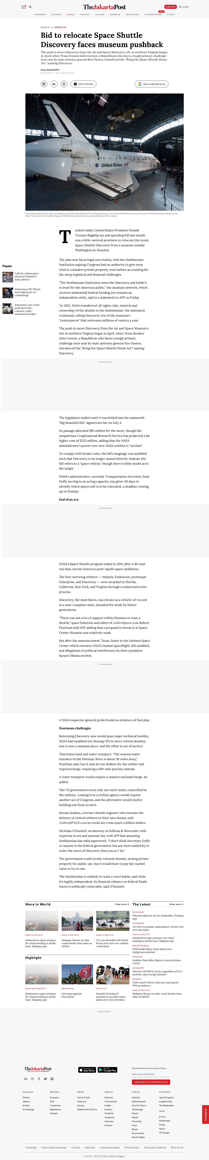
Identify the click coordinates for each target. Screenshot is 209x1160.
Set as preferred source (154, 84)
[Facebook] (39, 1079)
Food (134, 1125)
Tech (52, 1101)
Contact (75, 1147)
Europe (80, 1105)
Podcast (108, 1125)
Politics (26, 1097)
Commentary (110, 1101)
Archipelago (28, 1109)
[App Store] (87, 1070)
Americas (60, 27)
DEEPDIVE (115, 14)
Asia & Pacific (83, 1097)
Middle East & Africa (87, 1109)
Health (135, 1117)
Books (135, 1129)
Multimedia (164, 1120)
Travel (162, 1124)
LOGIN (185, 7)
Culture (136, 1091)
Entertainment (139, 1101)
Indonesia (40, 14)
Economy (54, 1097)
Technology (137, 1109)
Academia (109, 1117)
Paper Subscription (110, 1147)
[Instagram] (32, 1079)
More (162, 1111)
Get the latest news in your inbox (149, 1068)
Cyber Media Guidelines (54, 1147)
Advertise (90, 1147)
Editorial (108, 1097)
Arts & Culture (139, 1105)
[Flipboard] (52, 1079)
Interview (109, 1121)
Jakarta (26, 1101)
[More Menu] (23, 7)
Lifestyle (136, 1097)
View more (121, 904)
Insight (107, 1105)
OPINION (85, 14)
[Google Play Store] (108, 1070)
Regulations (55, 1109)
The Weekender (153, 14)
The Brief (108, 1113)
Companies (55, 1105)
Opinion (108, 1091)
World (71, 14)
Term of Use (177, 1147)
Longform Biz (165, 1101)
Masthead (31, 1147)
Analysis (108, 1109)
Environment (138, 1133)
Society (26, 1105)
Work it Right (138, 1137)
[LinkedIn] (26, 1079)
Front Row (132, 14)
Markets (54, 1113)
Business (57, 14)
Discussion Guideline (155, 1147)
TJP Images (164, 1132)
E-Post (171, 14)
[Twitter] (45, 1079)
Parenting (136, 1121)
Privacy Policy (132, 1147)
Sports (162, 1128)
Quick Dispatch (166, 1097)
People (135, 1113)
